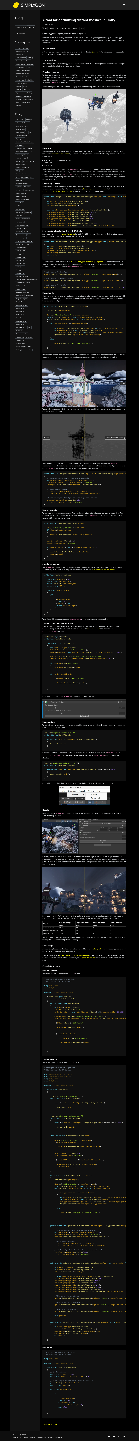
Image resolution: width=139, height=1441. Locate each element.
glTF (22, 171)
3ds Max (25, 48)
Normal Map (19, 212)
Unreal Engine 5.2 (21, 315)
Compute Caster (54, 28)
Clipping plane (20, 139)
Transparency (20, 295)
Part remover (20, 222)
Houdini (18, 77)
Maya (25, 86)
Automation (19, 126)
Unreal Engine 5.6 (21, 327)
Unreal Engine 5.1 (21, 311)
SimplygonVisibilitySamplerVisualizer (27, 279)
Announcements (21, 58)
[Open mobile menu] (124, 5)
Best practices (20, 61)
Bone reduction (20, 64)
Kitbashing (30, 80)
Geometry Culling (28, 161)
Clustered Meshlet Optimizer (24, 142)
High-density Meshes (22, 74)
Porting (29, 93)
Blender (28, 61)
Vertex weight (20, 340)
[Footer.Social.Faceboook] (119, 1437)
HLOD (17, 177)
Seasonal (29, 241)
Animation (29, 120)
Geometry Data (20, 164)
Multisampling (20, 209)
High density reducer (22, 174)
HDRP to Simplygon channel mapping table (86, 262)
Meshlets (18, 90)
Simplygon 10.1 (20, 254)
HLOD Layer (25, 177)
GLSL (17, 171)
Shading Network (21, 247)
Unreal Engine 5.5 (21, 324)
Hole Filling (19, 180)
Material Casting (21, 193)
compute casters (68, 234)
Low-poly (18, 86)
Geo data (18, 161)
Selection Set (20, 244)
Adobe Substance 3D (22, 51)
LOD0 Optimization (21, 83)
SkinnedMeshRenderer (23, 283)
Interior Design (20, 80)
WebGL (30, 347)
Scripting (18, 99)
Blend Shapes (20, 132)
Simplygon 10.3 (65, 28)
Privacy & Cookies (29, 1437)
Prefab (25, 228)
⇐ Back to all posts (50, 1425)
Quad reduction (20, 235)
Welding (18, 350)
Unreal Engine (25, 102)
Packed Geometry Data (23, 219)
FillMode (18, 158)
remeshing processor (60, 154)
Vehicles (18, 106)
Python (26, 231)
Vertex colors (20, 337)
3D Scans (18, 48)
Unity (17, 102)
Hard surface (26, 70)
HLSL (32, 177)
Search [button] (31, 27)
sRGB (82, 28)
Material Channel (21, 196)
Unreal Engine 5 (20, 308)
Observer (28, 212)
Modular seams (20, 206)
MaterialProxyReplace (22, 199)
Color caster (19, 145)
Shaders (27, 244)
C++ (30, 132)
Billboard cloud (20, 129)
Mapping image (29, 190)
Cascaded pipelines (21, 135)
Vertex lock (29, 337)
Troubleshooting (28, 99)
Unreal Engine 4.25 (21, 305)
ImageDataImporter (22, 183)
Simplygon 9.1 (20, 270)
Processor (19, 231)
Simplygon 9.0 (20, 267)
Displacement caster (22, 152)
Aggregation (19, 54)
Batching (30, 58)
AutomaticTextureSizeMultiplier (104, 570)
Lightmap (19, 187)
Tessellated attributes (22, 292)
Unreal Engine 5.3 (21, 318)
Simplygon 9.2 (20, 273)
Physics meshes (20, 93)
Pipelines (18, 228)
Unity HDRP (75, 28)
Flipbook (25, 158)
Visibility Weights (21, 347)
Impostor (25, 77)
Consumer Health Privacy (44, 1437)
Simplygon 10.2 (20, 257)
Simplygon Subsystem (22, 276)
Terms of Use (17, 1437)
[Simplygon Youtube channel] (109, 1437)
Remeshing (27, 96)
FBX (31, 152)
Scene (29, 235)
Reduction (19, 96)
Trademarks (58, 1437)
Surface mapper (20, 289)
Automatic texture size (22, 123)
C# (46, 28)
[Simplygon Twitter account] (114, 1437)
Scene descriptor (21, 238)
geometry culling (88, 958)
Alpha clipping (20, 120)
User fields (19, 331)
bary (26, 126)
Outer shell (19, 215)
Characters (30, 64)
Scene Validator (20, 241)
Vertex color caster (21, 334)
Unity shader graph (22, 299)
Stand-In (95, 52)
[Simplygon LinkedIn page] (124, 1437)
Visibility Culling (20, 343)
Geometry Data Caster (22, 167)
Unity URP (19, 302)
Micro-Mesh (19, 203)
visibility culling (97, 949)
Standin (23, 286)
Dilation (29, 148)
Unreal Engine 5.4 (21, 321)
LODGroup (19, 190)
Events (29, 67)
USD (29, 327)
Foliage (18, 70)
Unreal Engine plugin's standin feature (74, 955)
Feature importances (22, 155)
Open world (26, 90)
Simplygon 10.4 (20, 263)
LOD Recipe (27, 187)
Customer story (20, 67)
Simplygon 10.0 (20, 251)
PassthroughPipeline (22, 225)
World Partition (27, 350)
